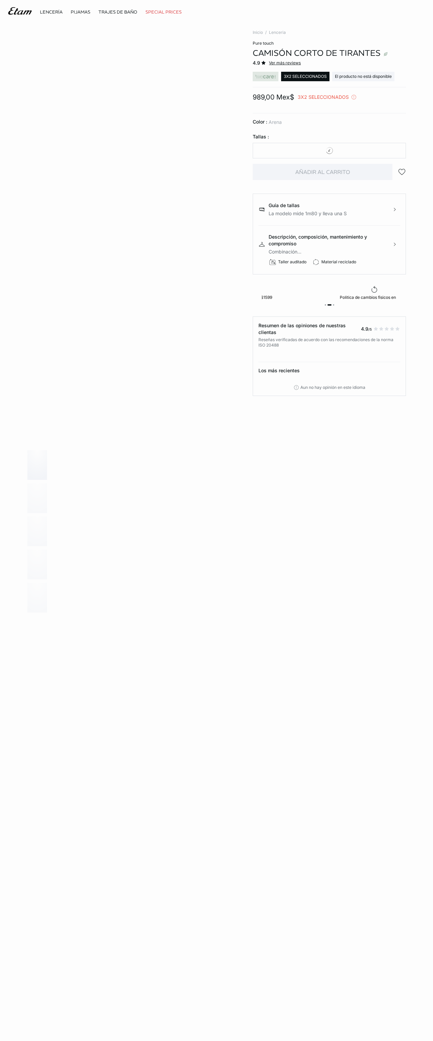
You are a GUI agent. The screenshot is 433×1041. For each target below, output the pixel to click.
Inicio (258, 32)
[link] (163, 12)
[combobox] (329, 150)
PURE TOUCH (263, 43)
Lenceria (277, 32)
